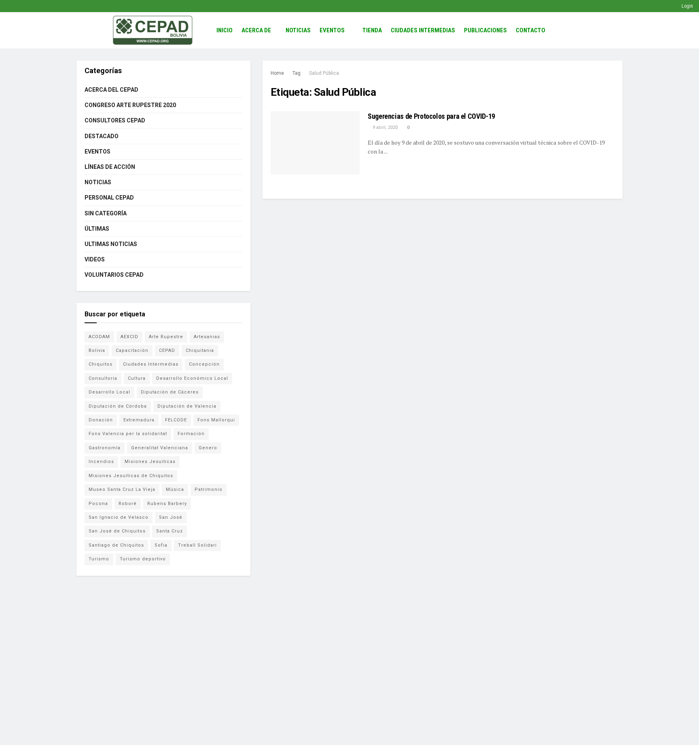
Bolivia (97, 350)
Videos (95, 259)
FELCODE (176, 420)
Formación (191, 433)
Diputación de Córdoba (118, 406)
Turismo (99, 559)
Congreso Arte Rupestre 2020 (130, 105)
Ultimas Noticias (111, 244)
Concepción (204, 364)
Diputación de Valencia (186, 406)
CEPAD (167, 350)
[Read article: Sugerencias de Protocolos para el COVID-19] (315, 143)
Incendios (101, 461)
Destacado (102, 136)
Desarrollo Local (109, 392)
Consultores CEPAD (115, 120)
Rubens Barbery (167, 503)
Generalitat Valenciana (159, 447)
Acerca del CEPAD (111, 89)
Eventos (332, 30)
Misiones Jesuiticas (150, 461)
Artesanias (207, 336)
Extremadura (139, 420)
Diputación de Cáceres (170, 392)
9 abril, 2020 (384, 127)
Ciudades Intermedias (423, 30)
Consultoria (103, 378)
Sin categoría (106, 213)
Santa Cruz (169, 531)
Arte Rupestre (166, 336)
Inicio (224, 30)
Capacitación (132, 350)
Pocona (98, 503)
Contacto (530, 30)
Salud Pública (324, 73)
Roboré (128, 503)
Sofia (161, 545)
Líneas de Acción (110, 167)
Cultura (137, 378)
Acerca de (256, 30)
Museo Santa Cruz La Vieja (122, 489)
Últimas (97, 228)
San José (170, 517)
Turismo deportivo (143, 559)
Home (277, 73)
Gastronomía (105, 447)
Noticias (298, 30)
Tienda (372, 30)
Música (175, 489)
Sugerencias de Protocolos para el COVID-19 (431, 116)
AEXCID (129, 336)
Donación (101, 420)
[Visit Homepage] (152, 30)
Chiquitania (200, 350)
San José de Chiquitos (117, 531)
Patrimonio (208, 489)
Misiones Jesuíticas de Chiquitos (131, 475)
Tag (296, 73)
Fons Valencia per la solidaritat (128, 433)
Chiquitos (100, 364)
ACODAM (99, 336)
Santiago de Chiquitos (116, 545)
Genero (208, 447)
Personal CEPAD (109, 197)
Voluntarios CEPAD (114, 274)
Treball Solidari (197, 545)
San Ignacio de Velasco (118, 517)
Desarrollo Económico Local (192, 378)
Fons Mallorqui (216, 420)
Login (686, 6)
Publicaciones (485, 30)
